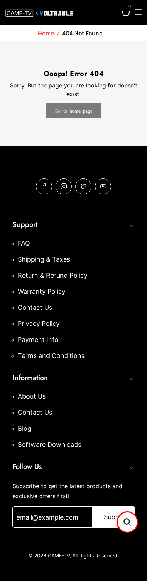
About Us (32, 396)
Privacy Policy (39, 323)
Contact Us (35, 307)
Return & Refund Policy (52, 275)
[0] (126, 13)
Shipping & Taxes (44, 259)
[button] (127, 522)
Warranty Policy (41, 291)
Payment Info (38, 339)
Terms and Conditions (51, 355)
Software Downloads (49, 444)
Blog (24, 428)
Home (46, 33)
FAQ (24, 243)
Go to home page (73, 110)
